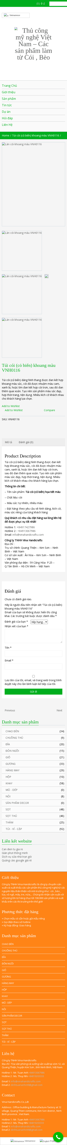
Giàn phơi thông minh (15, 853)
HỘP (8, 777)
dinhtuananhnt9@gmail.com (26, 1085)
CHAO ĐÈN (12, 731)
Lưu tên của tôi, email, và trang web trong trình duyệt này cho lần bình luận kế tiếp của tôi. (33, 682)
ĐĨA (8, 744)
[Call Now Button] (58, 1137)
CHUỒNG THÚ (14, 737)
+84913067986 (26, 531)
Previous (9, 710)
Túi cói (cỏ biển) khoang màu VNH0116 (35, 135)
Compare (49, 410)
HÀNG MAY (12, 770)
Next (60, 710)
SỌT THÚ (11, 816)
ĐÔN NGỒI (12, 750)
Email (9, 660)
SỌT (8, 809)
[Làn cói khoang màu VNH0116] (33, 184)
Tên (8, 647)
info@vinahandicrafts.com (28, 534)
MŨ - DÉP (11, 790)
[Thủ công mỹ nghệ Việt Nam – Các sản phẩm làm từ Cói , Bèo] (33, 44)
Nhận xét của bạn (16, 626)
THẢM (9, 822)
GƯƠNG (10, 764)
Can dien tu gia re (12, 849)
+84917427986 (26, 527)
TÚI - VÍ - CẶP (14, 829)
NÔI (8, 796)
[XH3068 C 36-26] (46, 276)
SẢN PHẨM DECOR (17, 803)
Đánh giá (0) (26, 442)
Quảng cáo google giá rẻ (17, 860)
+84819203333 (36, 1076)
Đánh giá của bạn (16, 621)
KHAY (9, 783)
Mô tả (8, 442)
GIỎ (8, 757)
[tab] (8, 442)
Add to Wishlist (11, 406)
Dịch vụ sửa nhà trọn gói (17, 856)
